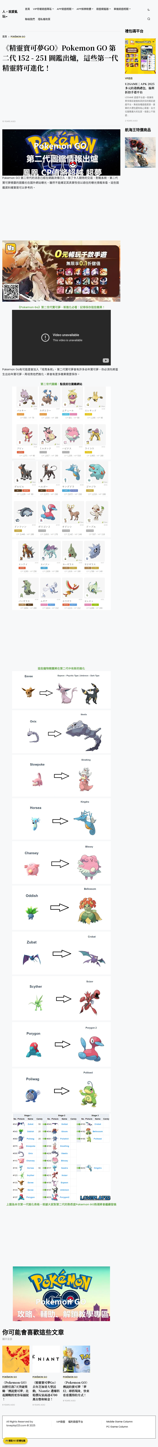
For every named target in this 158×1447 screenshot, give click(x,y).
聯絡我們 (30, 19)
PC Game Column (117, 1426)
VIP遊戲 (129, 78)
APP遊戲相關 (64, 9)
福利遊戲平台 (75, 1422)
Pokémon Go (18, 36)
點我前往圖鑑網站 (71, 384)
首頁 (27, 9)
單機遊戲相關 (121, 9)
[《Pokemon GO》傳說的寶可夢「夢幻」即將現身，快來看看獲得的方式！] (76, 1359)
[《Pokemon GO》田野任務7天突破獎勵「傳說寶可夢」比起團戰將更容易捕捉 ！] (15, 1359)
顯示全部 (7, 1339)
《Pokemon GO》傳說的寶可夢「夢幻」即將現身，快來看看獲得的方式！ (76, 1388)
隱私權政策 (44, 19)
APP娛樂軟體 (84, 9)
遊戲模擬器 (102, 9)
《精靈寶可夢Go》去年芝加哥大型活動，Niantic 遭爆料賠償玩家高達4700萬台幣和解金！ (46, 1390)
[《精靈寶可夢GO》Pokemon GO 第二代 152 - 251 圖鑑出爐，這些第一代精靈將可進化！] (61, 152)
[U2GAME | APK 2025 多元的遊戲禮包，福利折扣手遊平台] (140, 56)
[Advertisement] (61, 98)
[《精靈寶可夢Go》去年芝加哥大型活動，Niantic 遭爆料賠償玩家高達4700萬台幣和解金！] (46, 1359)
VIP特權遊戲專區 (42, 9)
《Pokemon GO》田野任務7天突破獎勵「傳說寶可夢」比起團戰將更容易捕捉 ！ (15, 1390)
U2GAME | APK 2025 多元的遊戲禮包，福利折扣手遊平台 (139, 88)
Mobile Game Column (119, 1421)
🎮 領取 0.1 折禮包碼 (15, 1440)
